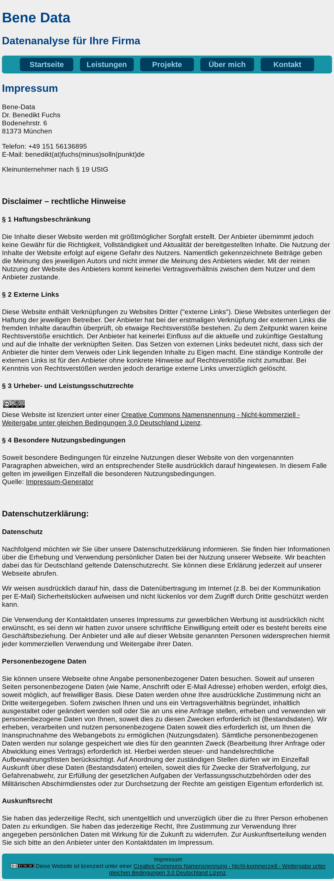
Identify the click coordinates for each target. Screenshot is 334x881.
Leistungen (107, 64)
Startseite (47, 64)
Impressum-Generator (59, 482)
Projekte (167, 64)
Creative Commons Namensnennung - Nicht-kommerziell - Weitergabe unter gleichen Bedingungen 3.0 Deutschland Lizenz (151, 419)
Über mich (227, 64)
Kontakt (287, 64)
